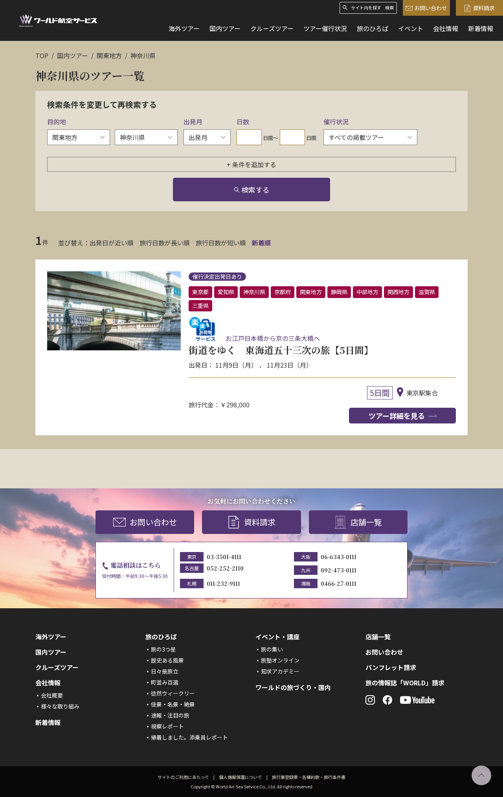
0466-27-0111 (338, 583)
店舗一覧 (366, 522)
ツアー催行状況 (325, 28)
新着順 (261, 242)
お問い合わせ (430, 8)
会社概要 (52, 695)
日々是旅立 (164, 671)
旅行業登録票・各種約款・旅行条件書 (308, 777)
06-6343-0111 (338, 557)
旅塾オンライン (280, 660)
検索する (255, 189)
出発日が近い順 (112, 242)
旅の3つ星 (163, 649)
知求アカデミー (280, 671)
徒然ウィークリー (173, 693)
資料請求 (484, 8)
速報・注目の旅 (170, 715)
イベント (410, 28)
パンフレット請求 (390, 667)
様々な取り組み (60, 706)
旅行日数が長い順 (165, 242)
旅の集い (272, 649)
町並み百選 (164, 682)
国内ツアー (224, 28)
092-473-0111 (338, 570)
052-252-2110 (225, 568)
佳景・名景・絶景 (173, 704)
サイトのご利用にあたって (183, 777)
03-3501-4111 (224, 557)
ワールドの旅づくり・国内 (293, 687)
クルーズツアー (272, 28)
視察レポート (167, 726)
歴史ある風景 (167, 660)
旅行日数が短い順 (221, 242)
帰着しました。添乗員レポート (189, 737)
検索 (389, 8)
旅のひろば (372, 28)
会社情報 (445, 28)
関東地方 (109, 55)
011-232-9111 (223, 583)
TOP (41, 55)
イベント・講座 (277, 636)
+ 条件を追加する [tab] (251, 164)
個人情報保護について (240, 777)
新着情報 (480, 28)
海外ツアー (184, 28)
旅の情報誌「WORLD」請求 (404, 682)
